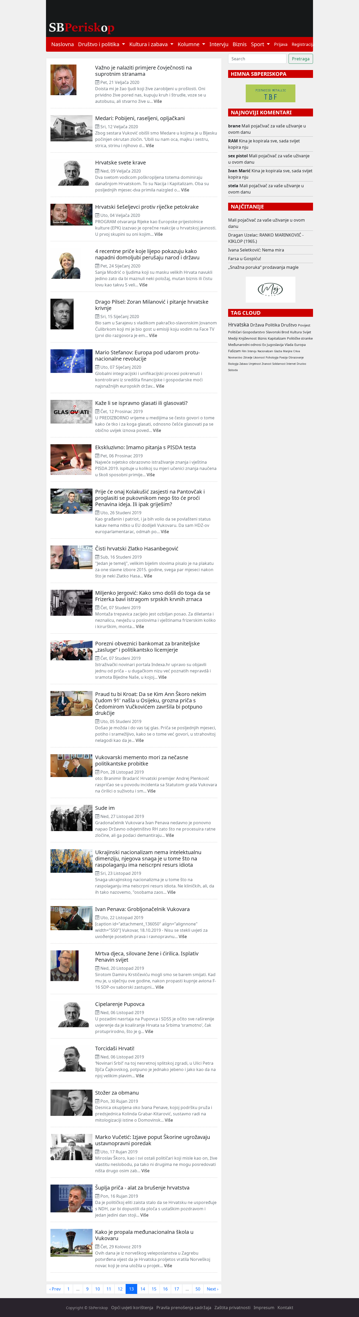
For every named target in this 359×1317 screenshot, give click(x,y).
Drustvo (301, 364)
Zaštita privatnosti (232, 1307)
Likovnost (259, 357)
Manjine (287, 351)
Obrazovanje (296, 357)
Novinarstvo (235, 357)
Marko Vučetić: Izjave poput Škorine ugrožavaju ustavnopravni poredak (152, 1140)
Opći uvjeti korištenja (132, 1307)
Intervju (218, 44)
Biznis (240, 44)
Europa (300, 344)
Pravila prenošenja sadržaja (183, 1307)
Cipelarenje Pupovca (120, 1004)
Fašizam (234, 351)
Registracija (303, 44)
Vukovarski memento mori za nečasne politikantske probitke (141, 760)
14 (142, 1289)
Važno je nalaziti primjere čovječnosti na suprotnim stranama (143, 70)
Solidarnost (278, 364)
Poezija (283, 357)
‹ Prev (55, 1289)
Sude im (105, 807)
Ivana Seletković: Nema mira (256, 250)
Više (158, 101)
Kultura (296, 332)
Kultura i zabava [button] (149, 44)
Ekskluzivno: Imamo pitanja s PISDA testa (145, 447)
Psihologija (272, 357)
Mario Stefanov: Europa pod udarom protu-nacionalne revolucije (147, 355)
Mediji (233, 338)
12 (120, 1289)
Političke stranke (300, 338)
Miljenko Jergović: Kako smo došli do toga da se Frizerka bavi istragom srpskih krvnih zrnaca (152, 596)
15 (154, 1289)
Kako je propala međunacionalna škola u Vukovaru (144, 1235)
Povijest (304, 325)
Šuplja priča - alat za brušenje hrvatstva (142, 1187)
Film (244, 351)
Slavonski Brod (277, 332)
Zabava (243, 364)
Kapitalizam (277, 338)
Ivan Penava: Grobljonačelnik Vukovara (142, 909)
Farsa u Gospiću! (244, 258)
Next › (212, 1289)
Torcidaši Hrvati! (114, 1048)
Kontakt (285, 1307)
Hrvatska (238, 324)
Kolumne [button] (189, 44)
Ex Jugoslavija (273, 344)
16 (165, 1289)
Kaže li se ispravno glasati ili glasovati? (141, 402)
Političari (235, 332)
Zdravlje (247, 357)
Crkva (296, 351)
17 (176, 1289)
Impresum (264, 1307)
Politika (272, 325)
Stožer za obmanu (117, 1092)
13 (131, 1289)
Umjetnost (255, 364)
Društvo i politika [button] (99, 44)
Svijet (307, 332)
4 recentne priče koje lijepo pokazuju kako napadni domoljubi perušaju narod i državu (147, 254)
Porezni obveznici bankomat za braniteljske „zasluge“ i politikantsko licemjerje (147, 646)
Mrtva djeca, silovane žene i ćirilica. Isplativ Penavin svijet (146, 956)
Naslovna (62, 44)
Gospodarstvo (254, 332)
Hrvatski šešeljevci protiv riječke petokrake (147, 206)
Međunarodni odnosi (244, 344)
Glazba (278, 351)
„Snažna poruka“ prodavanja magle (263, 267)
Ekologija (233, 364)
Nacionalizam (265, 351)
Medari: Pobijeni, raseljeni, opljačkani (140, 118)
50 (198, 1289)
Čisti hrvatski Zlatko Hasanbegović (136, 548)
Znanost (266, 364)
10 (97, 1289)
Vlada (289, 344)
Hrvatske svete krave (120, 162)
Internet (291, 364)
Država (257, 325)
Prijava (281, 44)
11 (108, 1289)
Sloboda (233, 370)
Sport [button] (258, 44)
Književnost (248, 338)
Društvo (289, 325)
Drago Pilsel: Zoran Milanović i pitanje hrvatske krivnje (151, 305)
